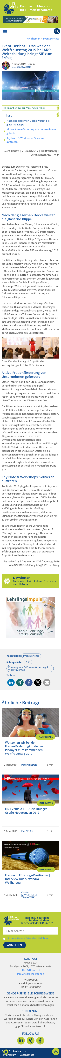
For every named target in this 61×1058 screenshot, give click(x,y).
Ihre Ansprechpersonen (30, 973)
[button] (11, 682)
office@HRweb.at (30, 970)
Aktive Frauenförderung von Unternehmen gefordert (31, 131)
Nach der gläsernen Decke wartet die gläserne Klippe (28, 122)
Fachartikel (45, 736)
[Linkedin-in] (21, 1041)
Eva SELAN (27, 831)
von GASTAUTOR (22, 67)
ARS (28, 662)
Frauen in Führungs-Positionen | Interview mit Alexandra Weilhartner (27, 878)
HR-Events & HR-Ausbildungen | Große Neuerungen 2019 (27, 811)
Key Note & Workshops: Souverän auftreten (26, 139)
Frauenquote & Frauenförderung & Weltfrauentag (28, 668)
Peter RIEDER (29, 764)
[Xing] (30, 1041)
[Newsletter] (7, 581)
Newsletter (21, 578)
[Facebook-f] (40, 1041)
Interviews (46, 803)
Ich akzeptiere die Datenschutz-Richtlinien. (28, 938)
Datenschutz (27, 1054)
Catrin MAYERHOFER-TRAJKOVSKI (29, 895)
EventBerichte (51, 38)
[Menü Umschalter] (4, 31)
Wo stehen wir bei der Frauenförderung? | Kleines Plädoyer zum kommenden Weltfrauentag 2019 (24, 748)
